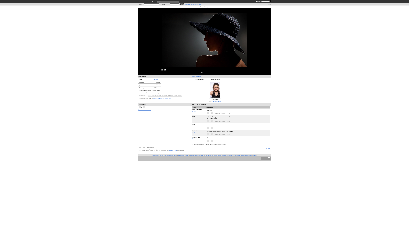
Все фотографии (196, 76)
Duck (193, 116)
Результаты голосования (144, 110)
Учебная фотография (246, 155)
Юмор (219, 155)
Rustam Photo (196, 137)
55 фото (194, 117)
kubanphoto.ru (173, 150)
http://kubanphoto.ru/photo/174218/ (162, 98)
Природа (192, 155)
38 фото (194, 132)
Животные (170, 155)
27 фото (194, 138)
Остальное (225, 155)
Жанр (165, 155)
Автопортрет (155, 155)
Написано (217, 113)
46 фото (194, 111)
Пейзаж (255, 155)
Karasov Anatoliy (197, 109)
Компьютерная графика (234, 155)
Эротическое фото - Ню (201, 155)
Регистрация (197, 4)
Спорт (215, 155)
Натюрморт (181, 155)
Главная (141, 1)
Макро (175, 155)
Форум (154, 1)
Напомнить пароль (189, 4)
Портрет (187, 155)
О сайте (268, 148)
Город (161, 155)
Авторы (148, 1)
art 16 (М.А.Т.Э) (217, 101)
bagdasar (156, 79)
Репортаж (210, 155)
